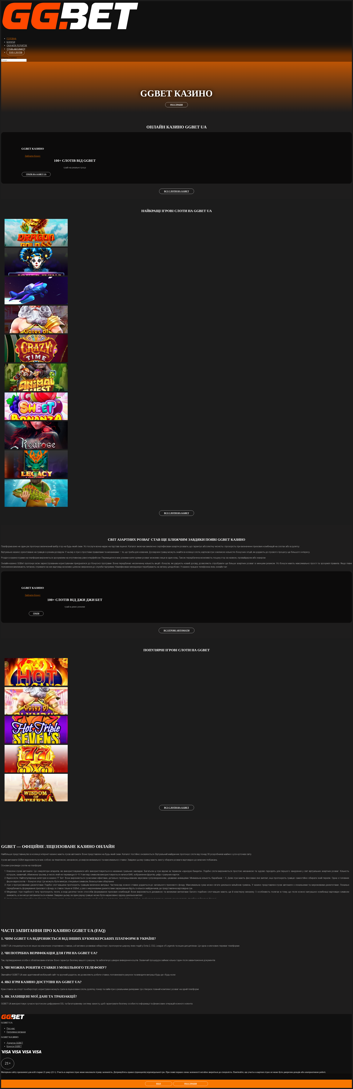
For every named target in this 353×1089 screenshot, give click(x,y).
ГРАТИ (36, 613)
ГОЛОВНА (11, 38)
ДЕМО (39, 228)
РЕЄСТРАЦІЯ (176, 105)
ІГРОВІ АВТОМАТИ (16, 49)
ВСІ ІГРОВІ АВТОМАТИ (176, 630)
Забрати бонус (32, 156)
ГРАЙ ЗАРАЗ (38, 234)
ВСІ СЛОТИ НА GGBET (176, 191)
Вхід (158, 1084)
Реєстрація (190, 1084)
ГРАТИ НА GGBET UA (36, 174)
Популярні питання (16, 1032)
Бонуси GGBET (14, 1046)
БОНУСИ (11, 42)
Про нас (11, 1028)
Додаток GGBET (15, 1043)
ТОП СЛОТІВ (15, 52)
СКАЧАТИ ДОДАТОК (17, 45)
